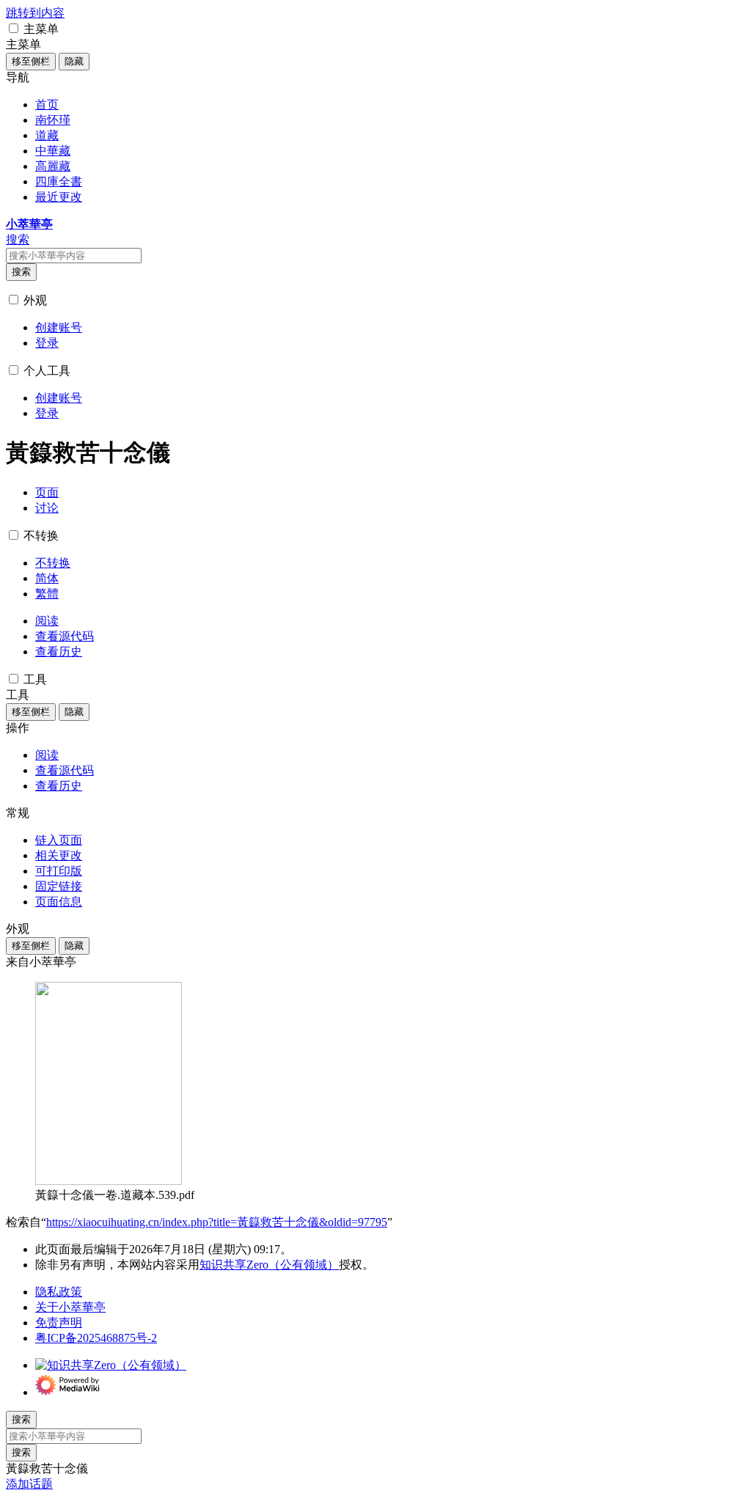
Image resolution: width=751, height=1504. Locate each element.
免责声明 (58, 1322)
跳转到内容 (35, 13)
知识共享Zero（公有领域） (269, 1264)
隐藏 (74, 61)
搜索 (21, 271)
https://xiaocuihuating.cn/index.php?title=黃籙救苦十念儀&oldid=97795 (216, 1222)
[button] (13, 28)
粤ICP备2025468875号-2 (96, 1338)
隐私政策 (58, 1291)
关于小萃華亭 (70, 1307)
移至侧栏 (31, 61)
